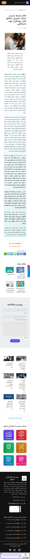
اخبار (25, 10)
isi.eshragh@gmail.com (13, 504)
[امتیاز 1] (19, 246)
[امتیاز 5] (11, 246)
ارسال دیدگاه (15, 341)
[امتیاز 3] (15, 246)
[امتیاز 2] (17, 246)
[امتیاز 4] (13, 246)
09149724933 (16, 500)
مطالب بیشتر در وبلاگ (16, 418)
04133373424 (16, 497)
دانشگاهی (21, 10)
